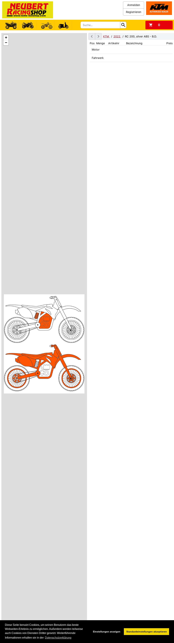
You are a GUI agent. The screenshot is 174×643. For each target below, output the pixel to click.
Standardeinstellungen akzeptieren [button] (146, 631)
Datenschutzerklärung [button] (58, 637)
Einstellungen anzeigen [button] (106, 631)
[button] (5, 37)
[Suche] (123, 25)
